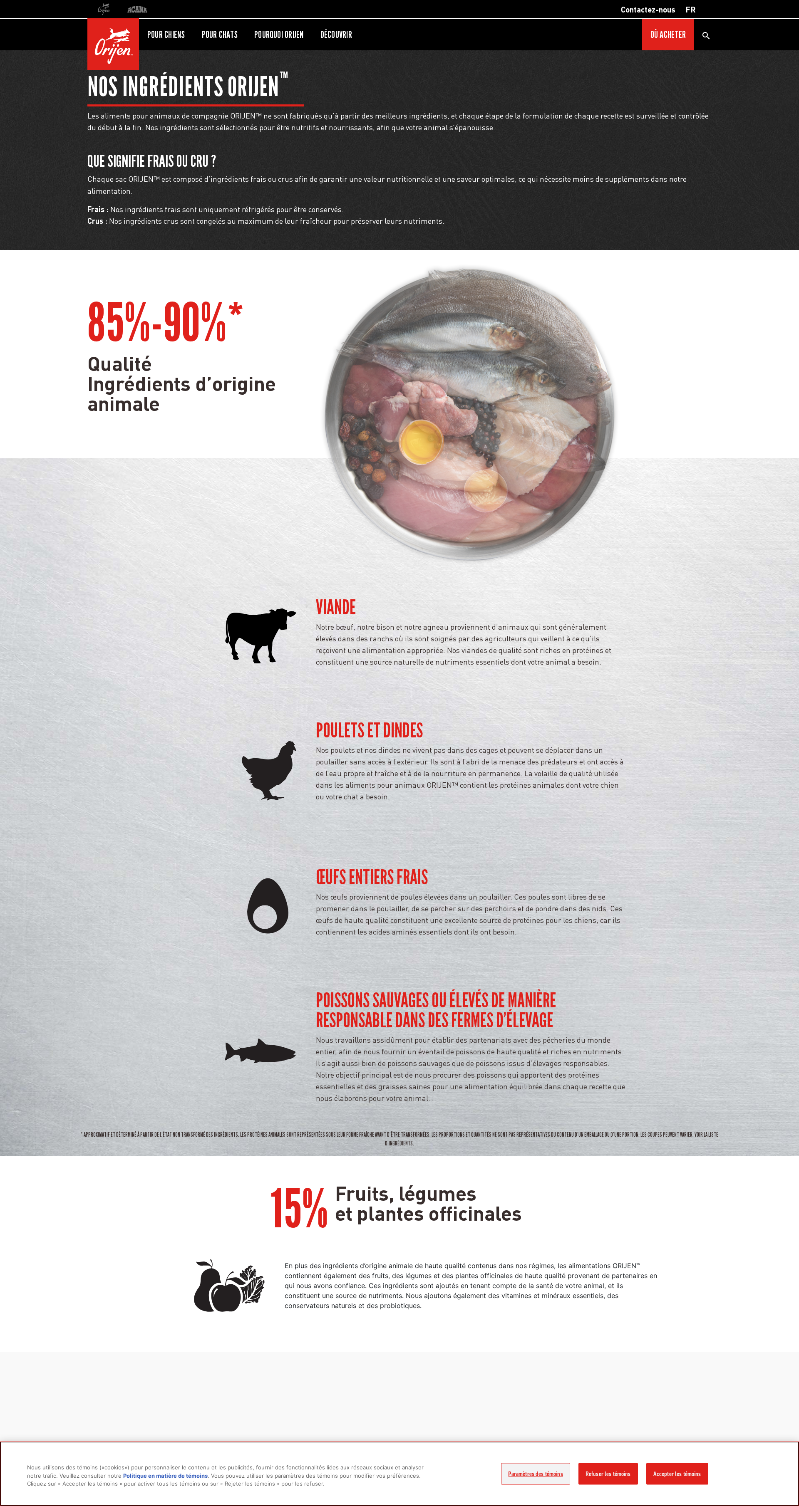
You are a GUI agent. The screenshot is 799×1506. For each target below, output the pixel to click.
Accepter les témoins (677, 1473)
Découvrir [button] (336, 34)
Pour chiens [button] (166, 34)
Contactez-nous (648, 9)
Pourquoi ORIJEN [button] (279, 34)
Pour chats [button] (220, 34)
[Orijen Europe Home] (113, 44)
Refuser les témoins (608, 1473)
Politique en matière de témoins (165, 1475)
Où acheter (668, 34)
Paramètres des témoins (535, 1473)
